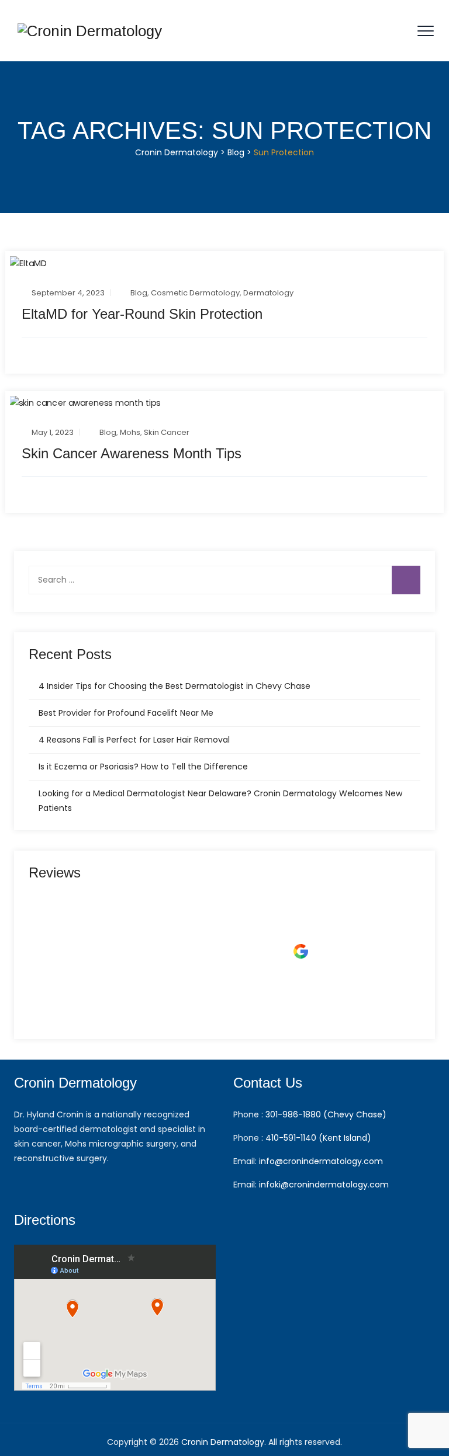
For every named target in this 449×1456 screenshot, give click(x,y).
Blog (138, 292)
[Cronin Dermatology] (90, 30)
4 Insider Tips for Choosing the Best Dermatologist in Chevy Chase (174, 686)
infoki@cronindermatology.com (324, 1184)
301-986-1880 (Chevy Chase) (325, 1114)
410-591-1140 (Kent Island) (318, 1138)
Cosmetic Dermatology (195, 292)
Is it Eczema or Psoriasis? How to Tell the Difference (143, 766)
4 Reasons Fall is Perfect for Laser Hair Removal (134, 740)
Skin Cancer (166, 432)
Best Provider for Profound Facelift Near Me (126, 713)
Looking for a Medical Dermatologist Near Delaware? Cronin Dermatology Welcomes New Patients (220, 801)
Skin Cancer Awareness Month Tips (131, 453)
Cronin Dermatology (222, 1442)
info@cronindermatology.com (321, 1161)
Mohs (130, 432)
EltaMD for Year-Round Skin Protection (142, 314)
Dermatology (268, 292)
